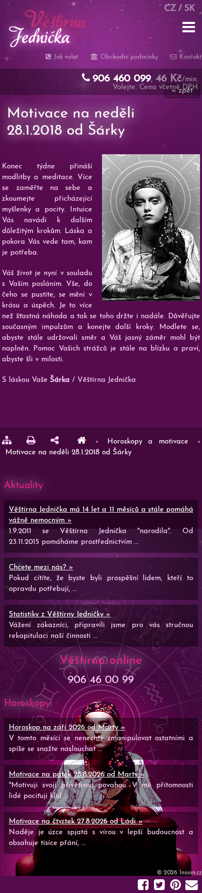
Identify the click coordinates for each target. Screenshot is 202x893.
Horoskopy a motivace (150, 442)
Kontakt (189, 57)
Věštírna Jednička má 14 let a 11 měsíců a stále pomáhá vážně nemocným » (101, 515)
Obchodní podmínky (128, 57)
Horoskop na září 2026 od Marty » (67, 727)
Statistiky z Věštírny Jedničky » (59, 614)
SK (189, 8)
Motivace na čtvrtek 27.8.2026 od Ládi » (76, 821)
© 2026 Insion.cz (179, 873)
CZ (170, 8)
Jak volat (65, 57)
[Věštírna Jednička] (81, 442)
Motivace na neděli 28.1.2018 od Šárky (68, 452)
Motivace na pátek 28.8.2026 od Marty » (77, 774)
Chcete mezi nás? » (41, 567)
